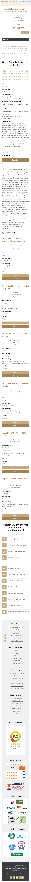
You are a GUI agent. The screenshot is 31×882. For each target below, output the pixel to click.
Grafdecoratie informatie (17, 688)
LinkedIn (5, 868)
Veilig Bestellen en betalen (17, 706)
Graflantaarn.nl (20, 874)
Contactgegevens (17, 698)
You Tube (15, 870)
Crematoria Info (17, 711)
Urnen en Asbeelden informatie (17, 681)
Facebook (18, 865)
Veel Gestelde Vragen (17, 701)
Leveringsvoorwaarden (17, 703)
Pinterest (13, 867)
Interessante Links (17, 709)
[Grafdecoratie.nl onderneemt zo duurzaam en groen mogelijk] (17, 856)
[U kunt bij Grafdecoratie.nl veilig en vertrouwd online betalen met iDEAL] (12, 804)
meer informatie (27, 1)
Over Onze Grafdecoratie (17, 678)
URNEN (13, 46)
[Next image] (27, 71)
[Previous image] (4, 71)
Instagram (7, 867)
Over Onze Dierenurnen (17, 676)
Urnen (17, 651)
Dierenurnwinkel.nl (11, 874)
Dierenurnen (17, 658)
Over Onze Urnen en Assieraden (17, 673)
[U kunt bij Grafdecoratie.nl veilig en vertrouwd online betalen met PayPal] (11, 809)
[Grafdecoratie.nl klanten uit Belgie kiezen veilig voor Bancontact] (10, 813)
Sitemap (17, 714)
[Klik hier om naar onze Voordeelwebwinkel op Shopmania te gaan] (12, 850)
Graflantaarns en (17, 661)
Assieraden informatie (17, 683)
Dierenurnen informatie (17, 686)
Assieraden (17, 656)
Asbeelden (17, 653)
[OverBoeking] (20, 813)
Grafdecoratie (17, 663)
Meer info (15, 275)
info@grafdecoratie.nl (17, 641)
